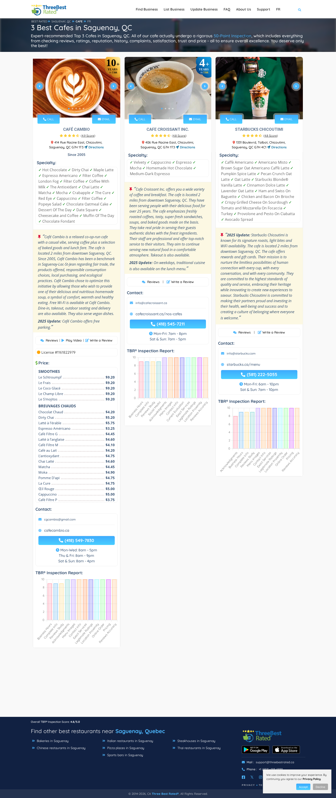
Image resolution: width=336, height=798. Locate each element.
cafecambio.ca (56, 530)
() (88, 135)
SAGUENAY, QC (61, 21)
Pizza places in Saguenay (125, 748)
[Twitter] (252, 777)
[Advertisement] (168, 685)
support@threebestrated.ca (275, 762)
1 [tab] (68, 108)
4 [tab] (79, 108)
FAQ (227, 9)
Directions (96, 147)
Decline (320, 787)
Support (263, 9)
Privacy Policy (312, 779)
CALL (50, 119)
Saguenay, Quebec (140, 731)
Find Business (147, 9)
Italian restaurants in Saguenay (129, 741)
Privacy (248, 785)
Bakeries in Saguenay (52, 741)
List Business (174, 9)
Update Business (204, 9)
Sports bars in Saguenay (124, 755)
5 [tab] (83, 108)
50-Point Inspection (232, 35)
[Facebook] (243, 777)
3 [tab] (76, 108)
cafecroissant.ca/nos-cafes (159, 314)
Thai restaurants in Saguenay (198, 748)
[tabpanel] (76, 88)
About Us (243, 9)
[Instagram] (260, 777)
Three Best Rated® (165, 793)
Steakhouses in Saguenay (195, 741)
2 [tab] (72, 108)
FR (89, 21)
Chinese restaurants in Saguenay (60, 748)
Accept (303, 787)
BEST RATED (39, 21)
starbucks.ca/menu (243, 364)
